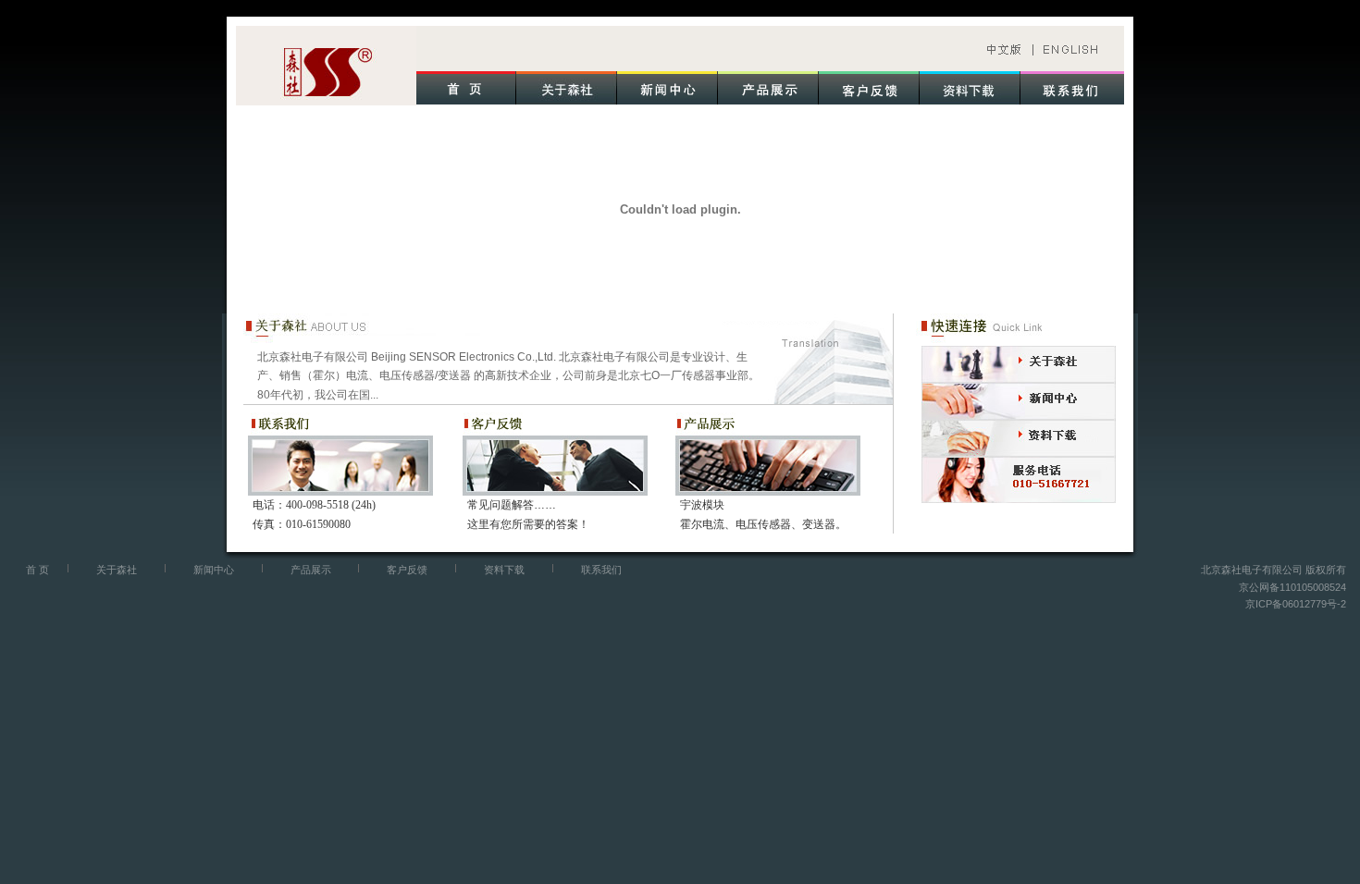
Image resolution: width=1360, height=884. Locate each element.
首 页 (37, 569)
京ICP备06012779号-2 (1295, 603)
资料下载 (504, 569)
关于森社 (116, 569)
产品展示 (311, 569)
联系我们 (601, 569)
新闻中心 (213, 569)
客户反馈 (407, 569)
